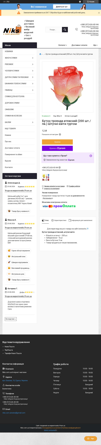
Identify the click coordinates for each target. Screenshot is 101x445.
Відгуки (8, 161)
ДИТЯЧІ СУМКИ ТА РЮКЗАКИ (16, 77)
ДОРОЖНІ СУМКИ (12, 103)
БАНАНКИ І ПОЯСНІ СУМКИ (15, 84)
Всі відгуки (10, 319)
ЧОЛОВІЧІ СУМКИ (12, 71)
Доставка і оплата (79, 45)
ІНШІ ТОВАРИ (10, 129)
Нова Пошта (9, 347)
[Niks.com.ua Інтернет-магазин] (12, 29)
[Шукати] (65, 29)
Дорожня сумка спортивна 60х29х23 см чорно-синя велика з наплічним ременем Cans (19, 305)
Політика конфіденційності (71, 428)
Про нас (8, 141)
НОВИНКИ (9, 51)
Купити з (53, 148)
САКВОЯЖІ (9, 109)
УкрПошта (9, 350)
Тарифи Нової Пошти (13, 353)
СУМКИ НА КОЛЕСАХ (13, 116)
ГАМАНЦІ (8, 90)
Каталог (62, 45)
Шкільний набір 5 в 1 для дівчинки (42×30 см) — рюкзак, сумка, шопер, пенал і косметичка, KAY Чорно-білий (20, 199)
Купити (57, 142)
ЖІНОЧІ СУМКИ (11, 58)
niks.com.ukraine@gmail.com (13, 413)
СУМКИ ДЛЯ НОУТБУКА (14, 96)
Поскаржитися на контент (51, 428)
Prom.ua (62, 426)
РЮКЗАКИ (9, 64)
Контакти (9, 167)
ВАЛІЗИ (8, 122)
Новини (8, 135)
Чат (92, 439)
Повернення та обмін (13, 154)
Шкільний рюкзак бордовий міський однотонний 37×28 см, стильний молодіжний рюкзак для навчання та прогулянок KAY (20, 238)
